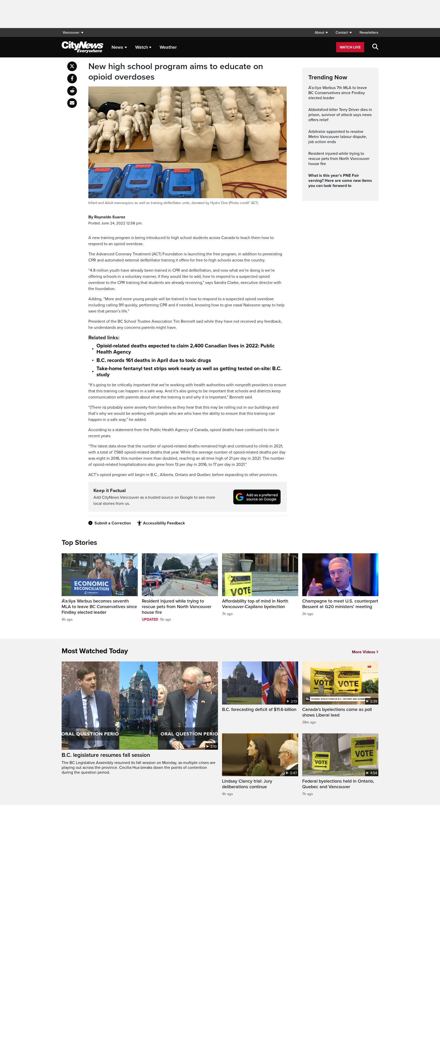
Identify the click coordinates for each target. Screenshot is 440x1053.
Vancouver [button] (71, 32)
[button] (321, 32)
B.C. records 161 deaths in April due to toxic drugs (154, 360)
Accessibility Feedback (164, 523)
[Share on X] (72, 66)
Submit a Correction (112, 523)
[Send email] (72, 103)
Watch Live (350, 47)
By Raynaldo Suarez (106, 217)
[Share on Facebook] (72, 78)
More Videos (363, 652)
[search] (375, 47)
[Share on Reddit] (72, 91)
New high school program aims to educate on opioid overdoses (175, 71)
